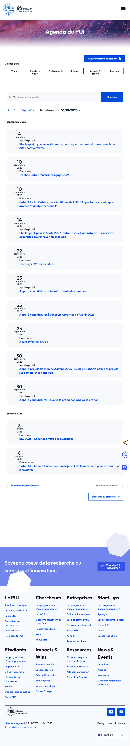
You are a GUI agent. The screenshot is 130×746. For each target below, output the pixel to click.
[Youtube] (121, 712)
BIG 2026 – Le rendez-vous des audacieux (46, 439)
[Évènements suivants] (15, 110)
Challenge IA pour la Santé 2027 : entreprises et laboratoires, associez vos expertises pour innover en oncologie (66, 234)
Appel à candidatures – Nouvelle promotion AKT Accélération (58, 400)
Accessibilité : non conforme (21, 727)
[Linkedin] (111, 712)
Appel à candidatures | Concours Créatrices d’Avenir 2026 (56, 314)
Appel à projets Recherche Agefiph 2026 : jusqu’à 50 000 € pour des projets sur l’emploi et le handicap (68, 370)
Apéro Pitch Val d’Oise (33, 342)
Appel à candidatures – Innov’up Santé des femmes (52, 291)
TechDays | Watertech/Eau (36, 264)
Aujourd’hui (28, 110)
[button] (123, 8)
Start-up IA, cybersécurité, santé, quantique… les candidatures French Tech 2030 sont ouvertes (68, 145)
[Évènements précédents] (8, 110)
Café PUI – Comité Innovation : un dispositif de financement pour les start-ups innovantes (69, 467)
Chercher (112, 97)
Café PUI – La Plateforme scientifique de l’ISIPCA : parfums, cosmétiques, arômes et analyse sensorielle (67, 204)
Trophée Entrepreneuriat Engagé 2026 (44, 175)
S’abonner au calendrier (104, 496)
